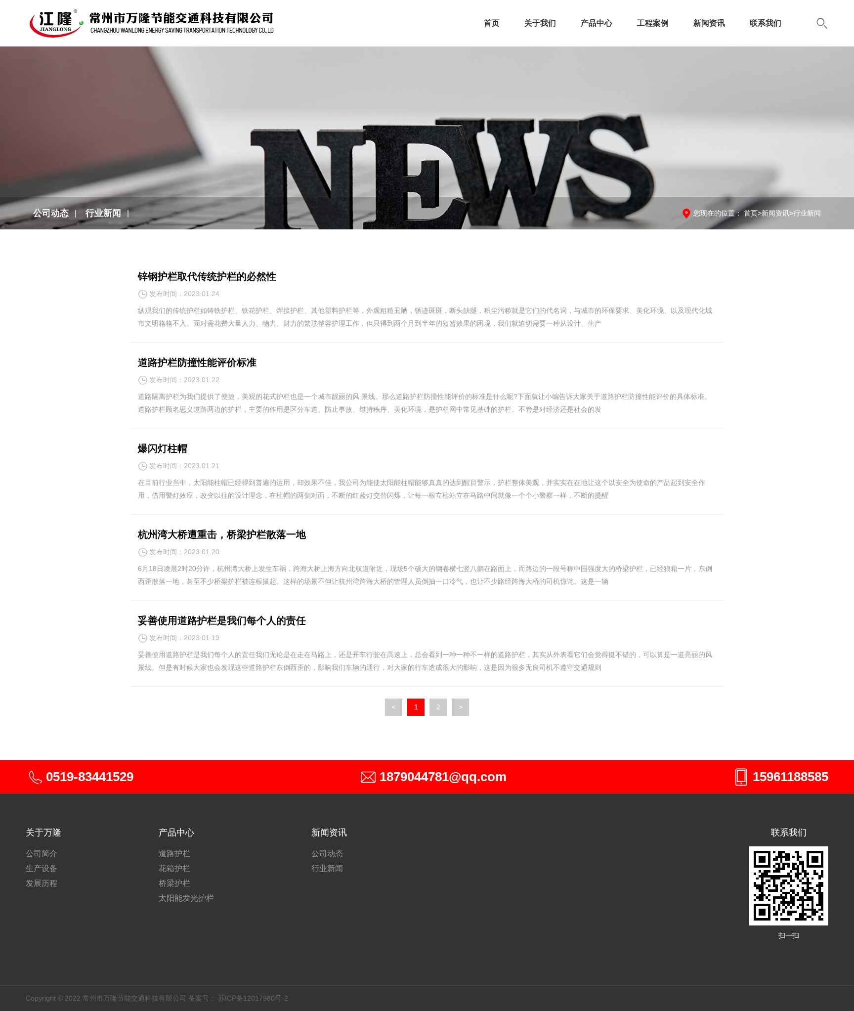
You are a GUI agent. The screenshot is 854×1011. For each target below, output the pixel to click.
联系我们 (765, 23)
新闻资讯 (709, 23)
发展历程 (41, 883)
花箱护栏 (174, 868)
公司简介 (41, 853)
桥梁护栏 (174, 883)
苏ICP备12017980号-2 (253, 998)
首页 (492, 23)
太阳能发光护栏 (186, 898)
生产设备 (41, 868)
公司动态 (51, 213)
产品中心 (596, 23)
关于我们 (540, 23)
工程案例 (653, 23)
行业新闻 (103, 213)
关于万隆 (43, 832)
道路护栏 (174, 853)
